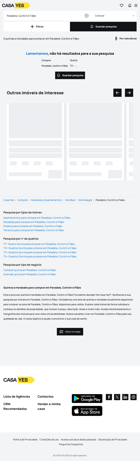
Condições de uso (49, 439)
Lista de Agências (16, 396)
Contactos (45, 396)
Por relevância (128, 38)
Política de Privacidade (25, 439)
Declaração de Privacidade (112, 439)
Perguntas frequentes (71, 444)
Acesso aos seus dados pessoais (78, 439)
